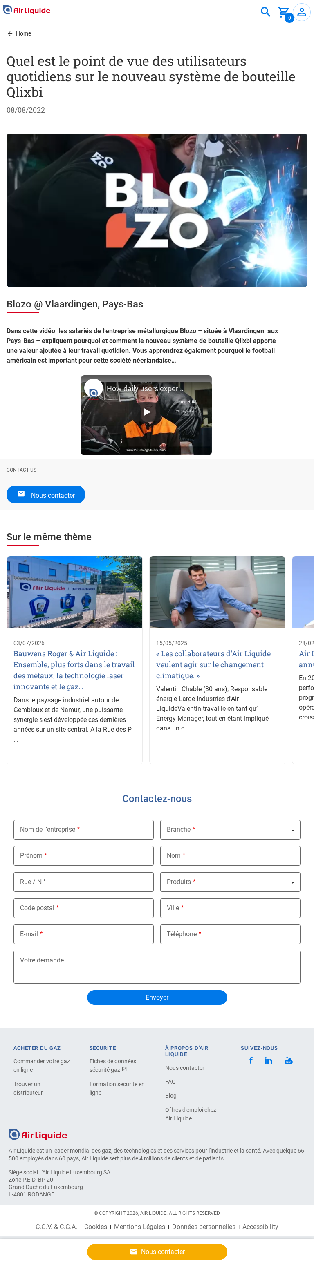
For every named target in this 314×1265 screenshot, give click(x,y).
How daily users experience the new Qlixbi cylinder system (146, 388)
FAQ (170, 1081)
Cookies (95, 1227)
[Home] (38, 1134)
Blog (171, 1095)
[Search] (266, 12)
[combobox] (266, 12)
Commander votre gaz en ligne (41, 1065)
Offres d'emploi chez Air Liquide (190, 1114)
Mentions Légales (139, 1227)
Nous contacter (184, 1068)
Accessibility (260, 1227)
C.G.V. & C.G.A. (56, 1227)
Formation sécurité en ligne (117, 1088)
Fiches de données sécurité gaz (113, 1065)
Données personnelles (204, 1227)
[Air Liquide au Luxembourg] (26, 9)
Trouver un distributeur (28, 1088)
